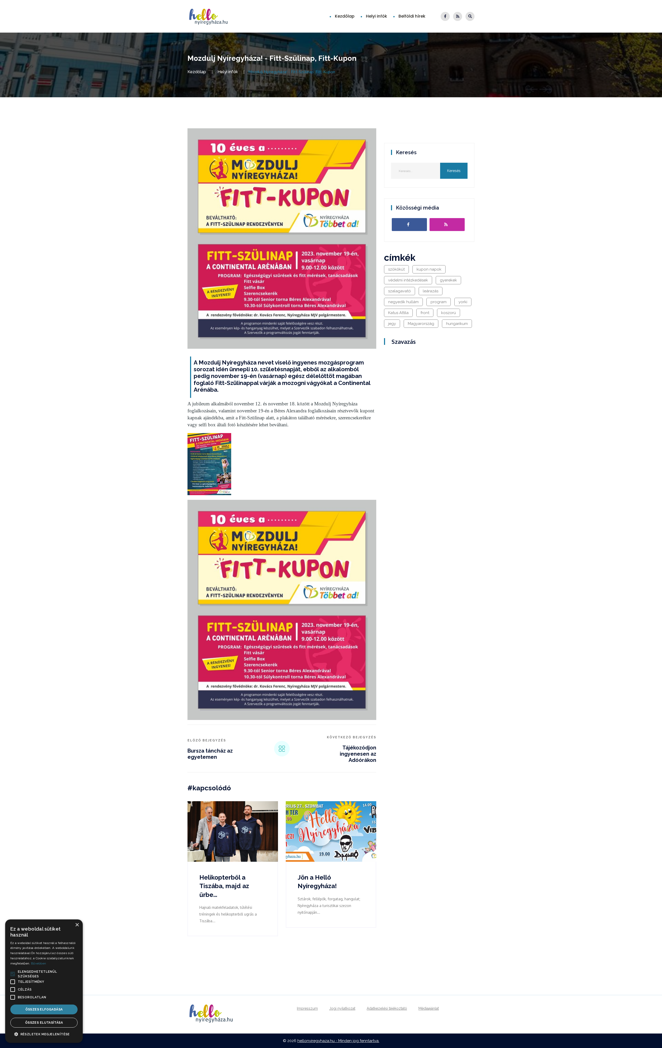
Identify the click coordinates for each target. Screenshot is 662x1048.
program (439, 302)
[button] (12, 974)
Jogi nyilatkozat (342, 1008)
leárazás (430, 291)
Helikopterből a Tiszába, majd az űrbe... (224, 886)
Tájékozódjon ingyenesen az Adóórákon (358, 754)
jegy (392, 323)
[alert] (44, 981)
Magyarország (421, 323)
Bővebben (38, 963)
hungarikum (457, 323)
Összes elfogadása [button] (44, 1009)
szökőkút (396, 269)
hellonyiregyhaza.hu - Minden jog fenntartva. (338, 1040)
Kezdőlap (345, 16)
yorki (462, 302)
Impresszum (307, 1008)
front (424, 312)
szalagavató (399, 291)
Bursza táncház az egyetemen (210, 754)
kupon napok (429, 269)
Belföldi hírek (411, 16)
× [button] (77, 925)
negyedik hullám (403, 302)
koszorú (448, 312)
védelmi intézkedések (408, 280)
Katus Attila (398, 312)
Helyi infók (376, 16)
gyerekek (448, 280)
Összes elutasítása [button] (44, 1022)
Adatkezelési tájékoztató (387, 1008)
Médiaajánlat (428, 1008)
